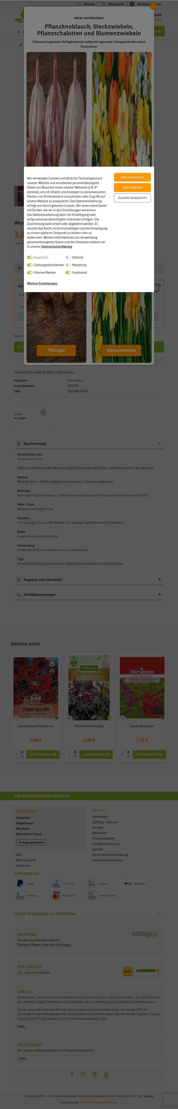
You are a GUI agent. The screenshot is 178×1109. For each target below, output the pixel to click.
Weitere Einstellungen (42, 283)
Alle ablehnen (132, 187)
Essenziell (41, 257)
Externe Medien (45, 272)
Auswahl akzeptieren (132, 198)
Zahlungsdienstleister (49, 265)
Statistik (77, 257)
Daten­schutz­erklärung (56, 246)
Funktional (79, 272)
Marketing (79, 265)
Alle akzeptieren (132, 177)
